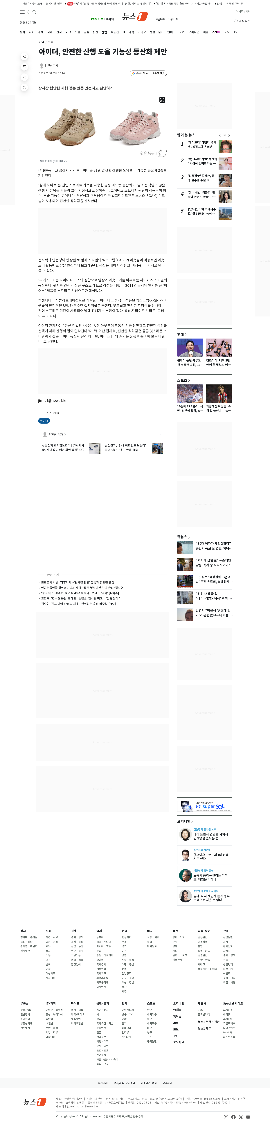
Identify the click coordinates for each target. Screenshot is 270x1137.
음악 (124, 1023)
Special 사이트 (233, 1003)
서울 (124, 942)
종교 (98, 1019)
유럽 (98, 951)
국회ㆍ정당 (26, 942)
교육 (48, 946)
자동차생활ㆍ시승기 (107, 1059)
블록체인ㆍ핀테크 (207, 969)
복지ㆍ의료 (77, 1010)
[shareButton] (24, 56)
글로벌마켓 (204, 1014)
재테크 (201, 964)
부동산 (24, 1003)
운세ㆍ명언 (102, 1046)
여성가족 (50, 973)
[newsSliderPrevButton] (220, 135)
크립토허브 (96, 19)
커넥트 (239, 11)
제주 (124, 991)
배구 (149, 1028)
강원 (124, 955)
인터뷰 (125, 1032)
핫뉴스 (182, 536)
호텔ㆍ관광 (229, 978)
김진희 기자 (51, 65)
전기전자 (228, 946)
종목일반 (152, 1041)
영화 (124, 1019)
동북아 (100, 937)
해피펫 (110, 19)
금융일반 (202, 937)
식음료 (226, 973)
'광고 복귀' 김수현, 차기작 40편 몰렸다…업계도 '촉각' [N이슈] (80, 593)
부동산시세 (26, 1023)
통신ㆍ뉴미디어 (54, 1014)
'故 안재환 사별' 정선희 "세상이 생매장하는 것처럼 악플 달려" (202, 163)
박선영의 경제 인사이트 (205, 891)
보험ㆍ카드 (204, 951)
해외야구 (152, 1014)
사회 (48, 931)
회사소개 (103, 1083)
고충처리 (167, 1083)
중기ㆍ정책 (229, 955)
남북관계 (177, 960)
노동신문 (173, 19)
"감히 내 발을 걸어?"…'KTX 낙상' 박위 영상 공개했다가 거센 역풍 (213, 599)
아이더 (44, 420)
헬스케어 (76, 1019)
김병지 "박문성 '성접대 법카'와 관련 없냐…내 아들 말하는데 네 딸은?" (214, 615)
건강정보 (101, 1037)
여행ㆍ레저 (102, 1041)
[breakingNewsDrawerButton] (29, 12)
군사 (174, 942)
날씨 (48, 964)
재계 (225, 942)
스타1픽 (227, 1019)
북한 (175, 931)
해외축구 (152, 1023)
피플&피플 (102, 978)
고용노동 (76, 955)
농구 (149, 1032)
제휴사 (202, 1003)
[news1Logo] (35, 1102)
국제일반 (101, 987)
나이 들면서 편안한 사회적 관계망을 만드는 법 (210, 836)
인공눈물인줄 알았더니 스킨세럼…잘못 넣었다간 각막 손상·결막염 (82, 588)
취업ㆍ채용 (229, 982)
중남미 (100, 960)
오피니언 (183, 821)
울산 (124, 987)
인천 (124, 951)
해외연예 (126, 1028)
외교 (150, 931)
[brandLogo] (135, 16)
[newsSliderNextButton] (229, 135)
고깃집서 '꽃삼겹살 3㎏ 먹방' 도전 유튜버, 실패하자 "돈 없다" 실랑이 (213, 582)
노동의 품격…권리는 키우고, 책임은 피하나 (210, 877)
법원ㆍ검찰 (52, 942)
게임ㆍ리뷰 (52, 1032)
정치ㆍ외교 (178, 937)
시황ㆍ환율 (204, 960)
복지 (48, 951)
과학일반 (50, 1037)
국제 (99, 931)
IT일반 (49, 1023)
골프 (149, 1037)
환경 (48, 960)
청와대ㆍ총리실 (28, 937)
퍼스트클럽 (229, 1037)
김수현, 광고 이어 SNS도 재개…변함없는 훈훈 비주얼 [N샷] (78, 604)
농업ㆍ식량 (77, 960)
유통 (225, 960)
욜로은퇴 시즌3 (201, 850)
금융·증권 (204, 931)
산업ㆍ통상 (77, 946)
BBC (200, 1010)
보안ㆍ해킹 (52, 1028)
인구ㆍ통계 (77, 951)
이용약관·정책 (149, 1083)
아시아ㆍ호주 (103, 946)
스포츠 (182, 380)
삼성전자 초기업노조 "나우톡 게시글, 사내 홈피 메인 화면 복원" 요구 (63, 448)
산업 (41, 42)
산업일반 (228, 937)
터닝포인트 (229, 1028)
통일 (149, 942)
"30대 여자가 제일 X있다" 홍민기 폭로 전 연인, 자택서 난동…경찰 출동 (214, 548)
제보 (248, 11)
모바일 (49, 1019)
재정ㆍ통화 (77, 942)
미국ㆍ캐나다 (103, 942)
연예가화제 (128, 1010)
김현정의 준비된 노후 (204, 829)
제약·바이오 (77, 1014)
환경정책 (76, 964)
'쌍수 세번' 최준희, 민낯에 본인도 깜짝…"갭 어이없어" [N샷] (202, 197)
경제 (74, 931)
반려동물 (101, 1055)
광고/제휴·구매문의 (124, 1083)
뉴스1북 (227, 1032)
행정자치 (126, 937)
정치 (23, 931)
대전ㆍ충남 (128, 964)
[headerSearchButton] (34, 12)
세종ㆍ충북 (128, 960)
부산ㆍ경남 (128, 982)
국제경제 (101, 964)
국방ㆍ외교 (153, 937)
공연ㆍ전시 (102, 1010)
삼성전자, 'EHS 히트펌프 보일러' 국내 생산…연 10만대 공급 (125, 448)
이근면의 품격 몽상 (203, 870)
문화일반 (101, 1028)
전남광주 (126, 973)
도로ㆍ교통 (102, 1050)
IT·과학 (51, 1003)
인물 (48, 969)
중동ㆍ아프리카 (104, 955)
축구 (149, 1019)
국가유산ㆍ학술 (104, 1023)
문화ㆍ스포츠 (179, 955)
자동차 (226, 951)
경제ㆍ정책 (77, 937)
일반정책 (25, 1014)
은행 (200, 946)
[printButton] (24, 87)
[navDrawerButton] (22, 12)
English (159, 19)
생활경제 (228, 964)
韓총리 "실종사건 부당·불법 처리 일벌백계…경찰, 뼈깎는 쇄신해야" (91, 3)
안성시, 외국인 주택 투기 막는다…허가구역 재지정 (228, 3)
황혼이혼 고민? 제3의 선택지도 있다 (210, 857)
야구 (149, 1010)
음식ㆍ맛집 (102, 1064)
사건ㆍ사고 (52, 937)
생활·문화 (102, 1003)
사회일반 (50, 978)
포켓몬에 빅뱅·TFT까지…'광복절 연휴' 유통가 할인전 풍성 (77, 582)
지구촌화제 (102, 982)
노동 (48, 955)
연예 (180, 334)
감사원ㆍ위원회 (28, 946)
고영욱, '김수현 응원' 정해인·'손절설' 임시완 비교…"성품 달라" (80, 598)
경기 (124, 946)
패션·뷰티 (228, 969)
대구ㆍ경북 (128, 978)
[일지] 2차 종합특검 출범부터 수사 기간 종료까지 (166, 3)
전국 (124, 931)
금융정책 (202, 942)
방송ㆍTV (127, 1014)
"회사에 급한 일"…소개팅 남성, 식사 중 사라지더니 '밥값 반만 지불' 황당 (214, 565)
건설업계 (25, 1028)
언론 (98, 1032)
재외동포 (152, 946)
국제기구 (101, 973)
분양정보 (25, 1019)
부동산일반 (26, 1010)
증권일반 (202, 955)
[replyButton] (24, 67)
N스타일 (126, 1037)
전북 (124, 969)
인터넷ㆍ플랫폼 (54, 1010)
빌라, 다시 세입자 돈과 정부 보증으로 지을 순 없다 (211, 898)
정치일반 (25, 951)
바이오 (75, 1003)
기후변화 (101, 969)
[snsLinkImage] (226, 1117)
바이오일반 (77, 1023)
